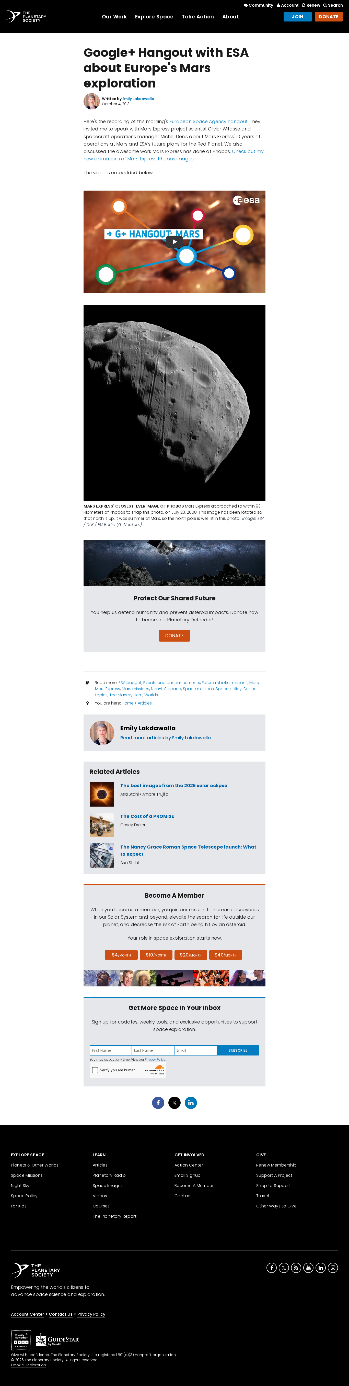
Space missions (198, 689)
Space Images (108, 1186)
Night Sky (20, 1186)
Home (128, 703)
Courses (101, 1206)
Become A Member (194, 1186)
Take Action (198, 16)
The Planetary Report (114, 1216)
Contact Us (61, 1314)
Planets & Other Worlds (35, 1165)
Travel (262, 1196)
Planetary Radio (109, 1175)
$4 (121, 955)
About (230, 16)
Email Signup (188, 1175)
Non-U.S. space (166, 689)
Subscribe (238, 1050)
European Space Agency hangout (208, 121)
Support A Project (274, 1175)
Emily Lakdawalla (148, 728)
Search (335, 5)
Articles (145, 703)
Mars (254, 683)
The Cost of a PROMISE (147, 816)
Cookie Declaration (28, 1365)
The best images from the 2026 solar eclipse (173, 785)
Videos (100, 1196)
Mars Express (107, 689)
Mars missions (135, 689)
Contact (183, 1196)
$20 (191, 955)
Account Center (27, 1314)
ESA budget (130, 683)
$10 (156, 955)
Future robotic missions (225, 683)
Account (290, 5)
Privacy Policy (155, 1059)
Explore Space (154, 16)
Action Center (189, 1165)
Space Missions (27, 1175)
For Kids (19, 1206)
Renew (313, 5)
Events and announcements (171, 683)
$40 (226, 955)
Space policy (229, 689)
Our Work (114, 16)
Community (261, 5)
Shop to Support (273, 1186)
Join (298, 16)
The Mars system (126, 695)
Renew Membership (276, 1165)
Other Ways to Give (276, 1206)
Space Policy (24, 1196)
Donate (329, 16)
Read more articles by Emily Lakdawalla (165, 737)
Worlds (151, 695)
